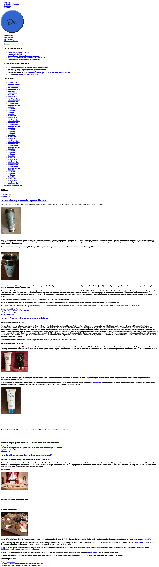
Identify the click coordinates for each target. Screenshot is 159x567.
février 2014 (12, 180)
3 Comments (5, 196)
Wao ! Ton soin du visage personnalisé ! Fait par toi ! (27, 57)
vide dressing (87, 547)
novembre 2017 (13, 102)
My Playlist (8, 39)
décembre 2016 (14, 121)
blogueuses (14, 564)
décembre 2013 (14, 184)
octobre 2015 (13, 145)
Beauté (9, 446)
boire (6, 448)
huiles (28, 564)
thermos (27, 311)
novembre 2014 (13, 164)
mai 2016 (11, 133)
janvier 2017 (12, 119)
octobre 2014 (13, 166)
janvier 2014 (12, 182)
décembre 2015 (14, 142)
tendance (16, 311)
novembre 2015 (13, 143)
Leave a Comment (7, 314)
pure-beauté (138, 542)
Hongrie (7, 7)
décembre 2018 (14, 84)
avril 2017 (11, 114)
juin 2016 (11, 131)
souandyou (97, 382)
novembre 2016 (14, 122)
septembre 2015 (14, 147)
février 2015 (12, 159)
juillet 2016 (12, 129)
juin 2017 (11, 110)
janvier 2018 (12, 98)
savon (33, 564)
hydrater (15, 448)
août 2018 (11, 91)
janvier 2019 (12, 82)
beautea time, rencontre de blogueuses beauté (26, 455)
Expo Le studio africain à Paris (19, 52)
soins (38, 564)
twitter (19, 185)
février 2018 (12, 96)
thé (22, 311)
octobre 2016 (13, 124)
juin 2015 (11, 152)
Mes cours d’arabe (11, 41)
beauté (6, 564)
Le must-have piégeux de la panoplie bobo (23, 56)
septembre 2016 (14, 126)
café (5, 311)
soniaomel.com (92, 552)
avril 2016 (11, 135)
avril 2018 (11, 95)
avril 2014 (11, 177)
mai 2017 (11, 112)
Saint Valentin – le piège (28, 71)
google (14, 185)
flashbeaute (5, 549)
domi (10, 67)
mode (10, 311)
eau (10, 448)
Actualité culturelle (11, 4)
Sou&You (148, 539)
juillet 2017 (12, 109)
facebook (7, 185)
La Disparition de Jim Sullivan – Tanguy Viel (24, 59)
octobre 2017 (13, 103)
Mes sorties (8, 37)
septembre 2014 (14, 168)
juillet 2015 (12, 150)
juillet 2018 (12, 93)
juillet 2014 (12, 171)
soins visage (48, 448)
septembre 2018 (14, 89)
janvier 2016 (12, 140)
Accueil (7, 2)
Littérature (8, 36)
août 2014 (11, 170)
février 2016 (12, 138)
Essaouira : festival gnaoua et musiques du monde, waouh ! (49, 73)
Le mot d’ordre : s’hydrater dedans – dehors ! (25, 318)
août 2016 (11, 128)
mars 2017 (12, 116)
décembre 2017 (14, 100)
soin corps (40, 448)
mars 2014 (12, 178)
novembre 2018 (14, 86)
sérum (33, 448)
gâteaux (22, 564)
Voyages (7, 6)
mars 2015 (12, 157)
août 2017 (11, 107)
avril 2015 (11, 156)
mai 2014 (11, 175)
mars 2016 (12, 136)
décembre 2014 (14, 163)
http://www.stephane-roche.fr (29, 565)
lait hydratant (25, 448)
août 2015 (11, 149)
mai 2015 (11, 154)
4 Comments (5, 451)
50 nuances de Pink (15, 54)
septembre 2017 (14, 105)
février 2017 (12, 117)
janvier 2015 (12, 161)
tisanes (59, 448)
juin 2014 (11, 173)
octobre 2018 (13, 88)
